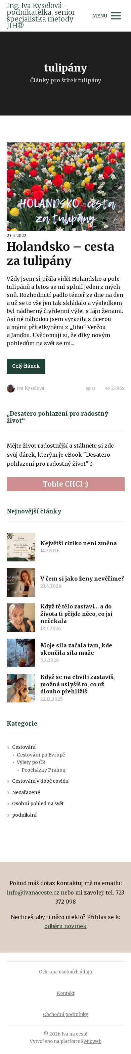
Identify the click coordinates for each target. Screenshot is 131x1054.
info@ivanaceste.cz (34, 892)
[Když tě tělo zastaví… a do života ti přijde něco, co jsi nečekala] (21, 617)
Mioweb (92, 1041)
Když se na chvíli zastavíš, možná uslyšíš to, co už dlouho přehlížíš (77, 684)
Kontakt (66, 993)
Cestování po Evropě (41, 755)
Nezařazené (26, 792)
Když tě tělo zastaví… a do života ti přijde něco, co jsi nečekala (76, 613)
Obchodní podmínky (65, 1014)
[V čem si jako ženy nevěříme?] (21, 582)
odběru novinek (65, 926)
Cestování (24, 747)
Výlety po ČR (31, 762)
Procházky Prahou (43, 770)
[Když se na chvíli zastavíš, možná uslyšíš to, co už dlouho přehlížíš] (21, 688)
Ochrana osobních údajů (65, 972)
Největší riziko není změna (78, 543)
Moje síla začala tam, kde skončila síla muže (76, 649)
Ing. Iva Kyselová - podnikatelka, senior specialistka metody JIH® (41, 15)
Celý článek (26, 366)
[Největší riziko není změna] (21, 547)
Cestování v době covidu (40, 781)
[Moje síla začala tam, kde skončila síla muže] (21, 653)
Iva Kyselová (30, 388)
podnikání (24, 815)
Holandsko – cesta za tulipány (61, 253)
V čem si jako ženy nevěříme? (82, 578)
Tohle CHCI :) (65, 484)
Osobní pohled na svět (37, 803)
